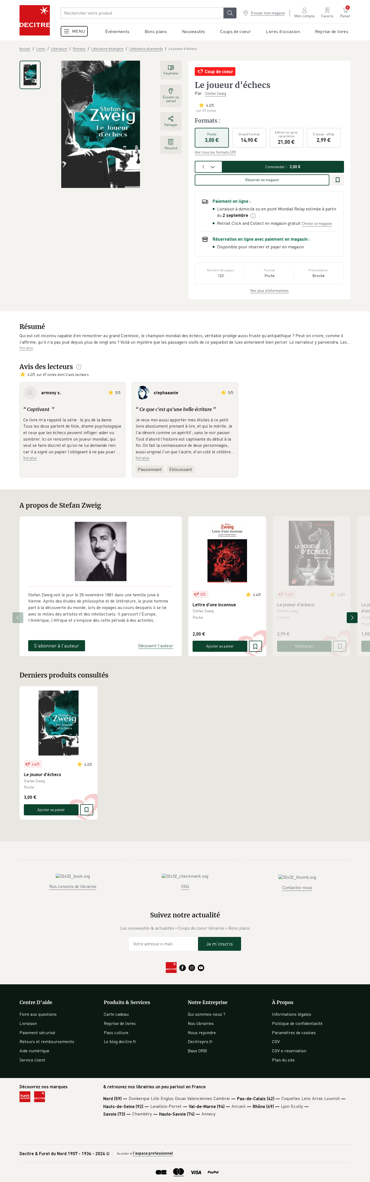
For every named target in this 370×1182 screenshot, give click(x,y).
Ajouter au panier (220, 646)
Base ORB (197, 1050)
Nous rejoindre (202, 1032)
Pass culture (116, 1032)
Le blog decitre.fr (120, 1041)
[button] (185, 339)
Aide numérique (34, 1050)
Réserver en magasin (262, 179)
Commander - (283, 166)
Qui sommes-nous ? (206, 1014)
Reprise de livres (120, 1023)
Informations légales (291, 1014)
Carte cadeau (116, 1014)
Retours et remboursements (47, 1041)
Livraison (28, 1023)
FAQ (185, 886)
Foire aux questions (38, 1014)
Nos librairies (201, 1023)
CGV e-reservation (289, 1050)
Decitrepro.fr (200, 1041)
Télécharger (304, 646)
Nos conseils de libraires (72, 886)
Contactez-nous (297, 887)
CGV (276, 1041)
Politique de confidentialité (297, 1023)
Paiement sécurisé (37, 1032)
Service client (32, 1060)
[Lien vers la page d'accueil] (35, 20)
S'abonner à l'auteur (56, 646)
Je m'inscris (219, 944)
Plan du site (283, 1060)
